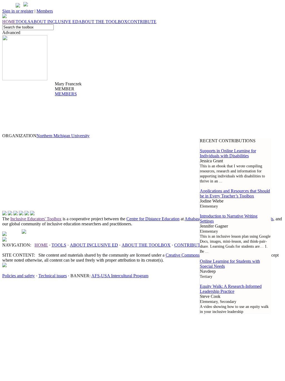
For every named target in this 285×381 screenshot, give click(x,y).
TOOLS (58, 245)
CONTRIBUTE (188, 245)
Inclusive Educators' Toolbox (36, 218)
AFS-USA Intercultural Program (119, 275)
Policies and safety (18, 275)
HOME (41, 245)
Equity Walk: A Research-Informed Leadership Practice (231, 289)
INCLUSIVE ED (94, 245)
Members (44, 11)
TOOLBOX (146, 245)
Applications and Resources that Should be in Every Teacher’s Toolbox (235, 193)
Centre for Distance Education (153, 218)
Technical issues (52, 275)
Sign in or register (17, 11)
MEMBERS (66, 93)
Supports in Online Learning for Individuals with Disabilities (228, 153)
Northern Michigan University (63, 135)
